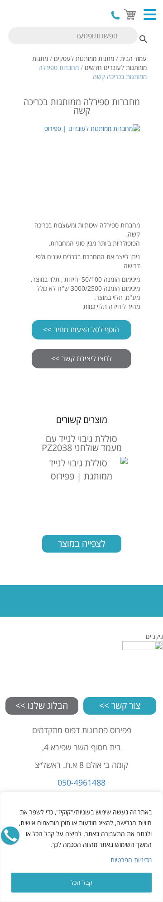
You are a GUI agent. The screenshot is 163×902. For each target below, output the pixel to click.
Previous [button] (14, 168)
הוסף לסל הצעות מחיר (86, 330)
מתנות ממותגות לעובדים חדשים (89, 63)
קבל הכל (81, 882)
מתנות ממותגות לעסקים (84, 58)
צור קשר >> (119, 705)
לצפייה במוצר (81, 543)
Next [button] (149, 168)
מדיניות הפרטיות (131, 860)
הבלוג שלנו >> (41, 705)
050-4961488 (115, 15)
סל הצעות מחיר (128, 13)
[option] (81, 168)
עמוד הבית (133, 58)
